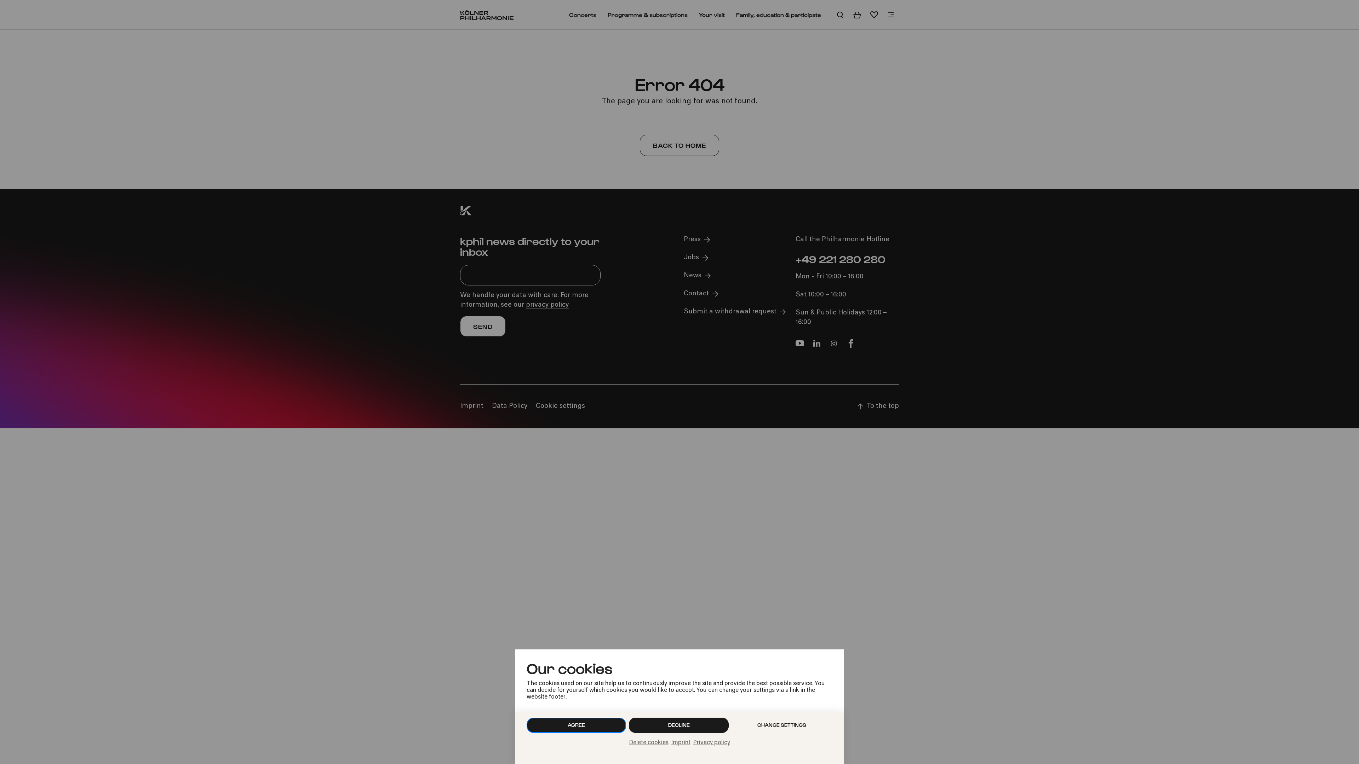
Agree (576, 725)
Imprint (680, 743)
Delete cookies (649, 743)
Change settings (781, 725)
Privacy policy (711, 743)
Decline (679, 725)
